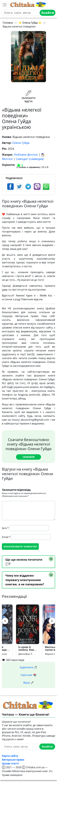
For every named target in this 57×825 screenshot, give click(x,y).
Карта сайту (10, 756)
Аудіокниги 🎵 (28, 667)
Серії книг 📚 (28, 675)
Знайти (47, 13)
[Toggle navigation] (5, 5)
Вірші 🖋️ (28, 682)
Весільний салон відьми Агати (42, 648)
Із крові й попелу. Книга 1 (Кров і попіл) (15, 648)
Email (6, 537)
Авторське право (13, 759)
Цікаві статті (10, 763)
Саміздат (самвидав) (30, 159)
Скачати (29, 457)
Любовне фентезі (26, 154)
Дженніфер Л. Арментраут (15, 654)
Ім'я (5, 528)
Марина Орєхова (41, 654)
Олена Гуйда (20, 143)
